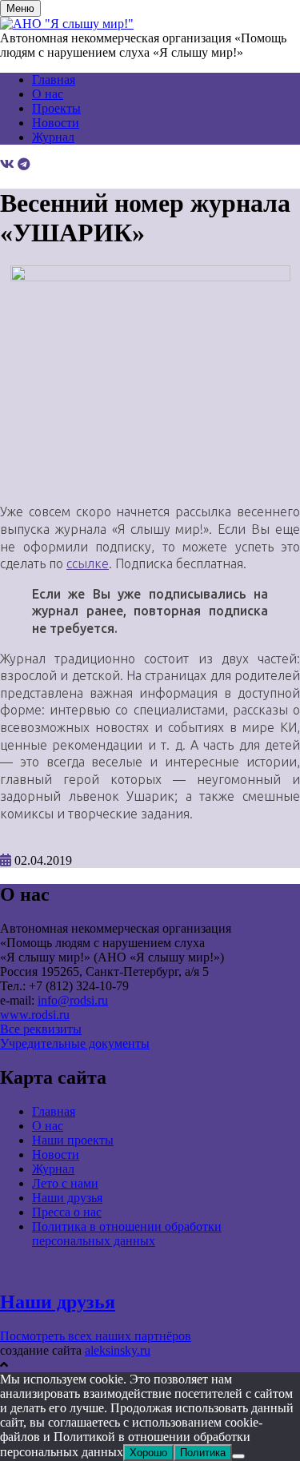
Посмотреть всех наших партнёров (95, 1336)
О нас (47, 94)
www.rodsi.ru (35, 1014)
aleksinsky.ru (117, 1350)
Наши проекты (73, 1140)
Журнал (53, 137)
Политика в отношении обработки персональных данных (127, 1234)
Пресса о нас (67, 1212)
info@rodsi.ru (73, 1000)
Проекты (56, 108)
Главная (53, 79)
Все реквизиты (41, 1029)
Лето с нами (65, 1183)
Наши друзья (67, 1197)
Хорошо (148, 1453)
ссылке (87, 563)
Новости (55, 122)
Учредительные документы (75, 1043)
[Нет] (238, 1456)
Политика (203, 1453)
